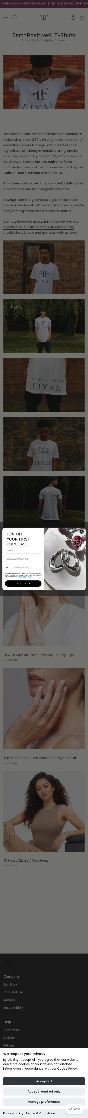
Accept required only (44, 1091)
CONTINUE (23, 583)
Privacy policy (13, 1113)
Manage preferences (44, 1102)
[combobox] (9, 567)
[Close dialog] (81, 532)
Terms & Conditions (40, 1113)
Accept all (44, 1081)
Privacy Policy (22, 576)
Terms (29, 576)
